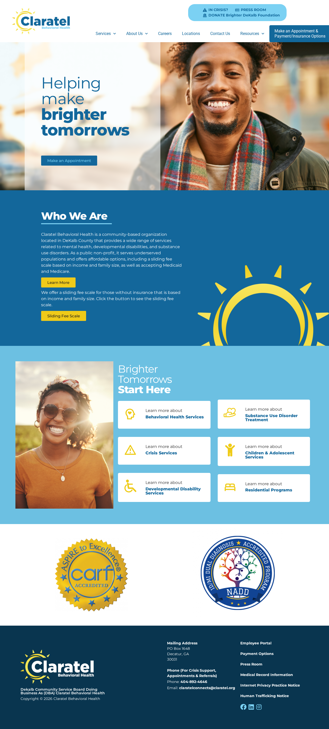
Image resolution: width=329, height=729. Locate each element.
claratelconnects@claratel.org (207, 688)
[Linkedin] (251, 707)
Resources (249, 33)
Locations (191, 33)
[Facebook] (243, 707)
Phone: (187, 681)
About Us (134, 33)
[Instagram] (259, 707)
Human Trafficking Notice (264, 696)
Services (103, 33)
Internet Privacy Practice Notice (270, 685)
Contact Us (220, 33)
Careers (165, 33)
